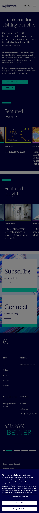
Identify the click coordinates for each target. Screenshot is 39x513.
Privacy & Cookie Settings (19, 496)
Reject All (19, 503)
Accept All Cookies (19, 509)
